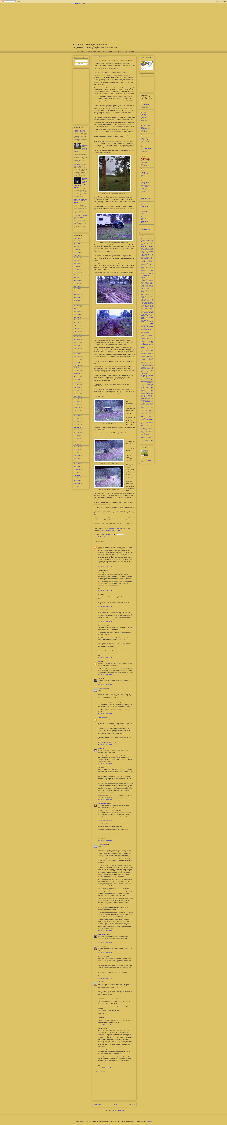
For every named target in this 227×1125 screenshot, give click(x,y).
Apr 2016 (76, 274)
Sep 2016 (77, 260)
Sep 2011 (77, 430)
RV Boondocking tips (147, 377)
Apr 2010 (76, 478)
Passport (151, 355)
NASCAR (150, 343)
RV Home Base (145, 386)
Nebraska (147, 350)
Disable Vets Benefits (147, 285)
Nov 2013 (77, 356)
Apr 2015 (76, 308)
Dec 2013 (77, 354)
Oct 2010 (76, 461)
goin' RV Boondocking (94, 51)
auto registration (149, 249)
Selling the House (147, 406)
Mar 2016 (77, 277)
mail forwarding (144, 331)
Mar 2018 (77, 238)
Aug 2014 (77, 331)
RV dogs (150, 381)
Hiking (151, 312)
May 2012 (77, 407)
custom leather (145, 282)
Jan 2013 (76, 384)
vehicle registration (148, 424)
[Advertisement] (114, 1088)
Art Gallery (150, 248)
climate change (149, 267)
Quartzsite (143, 362)
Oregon (143, 353)
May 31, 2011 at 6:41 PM (105, 820)
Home (115, 1104)
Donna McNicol (102, 803)
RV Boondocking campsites (147, 372)
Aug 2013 (77, 365)
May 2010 (77, 475)
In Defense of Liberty (147, 314)
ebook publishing (147, 288)
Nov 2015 (77, 289)
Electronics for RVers (147, 290)
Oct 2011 (76, 427)
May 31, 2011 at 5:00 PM (105, 744)
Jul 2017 (76, 249)
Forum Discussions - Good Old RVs (145, 158)
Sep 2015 (77, 294)
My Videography (130, 51)
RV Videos (149, 403)
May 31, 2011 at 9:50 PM (105, 942)
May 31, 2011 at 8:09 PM (105, 930)
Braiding (148, 255)
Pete (99, 678)
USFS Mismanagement (147, 422)
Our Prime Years (146, 148)
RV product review (147, 392)
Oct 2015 (76, 291)
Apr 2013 (76, 376)
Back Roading (147, 251)
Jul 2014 (76, 334)
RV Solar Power (147, 400)
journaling (143, 323)
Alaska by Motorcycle (147, 241)
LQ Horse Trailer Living (147, 329)
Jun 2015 (76, 303)
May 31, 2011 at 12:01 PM (105, 606)
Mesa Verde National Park (147, 334)
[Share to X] (120, 534)
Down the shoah (145, 106)
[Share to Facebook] (122, 534)
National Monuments (147, 346)
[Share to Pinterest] (124, 534)
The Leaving (149, 410)
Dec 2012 (77, 387)
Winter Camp (147, 436)
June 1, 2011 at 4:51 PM (104, 1068)
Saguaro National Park (147, 404)
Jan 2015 (76, 317)
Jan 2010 (76, 486)
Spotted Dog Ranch (145, 183)
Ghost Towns (149, 300)
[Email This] (117, 534)
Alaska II (150, 241)
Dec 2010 (77, 455)
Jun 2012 (76, 404)
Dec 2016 (77, 252)
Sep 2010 (77, 464)
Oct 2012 (76, 393)
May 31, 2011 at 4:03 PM (105, 713)
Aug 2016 (77, 263)
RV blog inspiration (146, 365)
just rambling (147, 324)
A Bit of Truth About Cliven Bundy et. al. (79, 130)
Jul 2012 (76, 401)
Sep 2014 (77, 328)
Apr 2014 (76, 342)
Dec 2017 (77, 241)
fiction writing (145, 291)
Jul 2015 (76, 300)
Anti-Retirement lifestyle (147, 244)
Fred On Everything (144, 205)
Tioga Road (150, 413)
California (143, 261)
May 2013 (77, 373)
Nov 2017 (77, 244)
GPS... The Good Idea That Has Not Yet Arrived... (80, 217)
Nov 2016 (77, 255)
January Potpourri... (146, 149)
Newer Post (97, 1104)
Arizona (143, 246)
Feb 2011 (77, 449)
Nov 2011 (77, 424)
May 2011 (77, 441)
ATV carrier (143, 249)
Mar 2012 (77, 413)
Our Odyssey (145, 104)
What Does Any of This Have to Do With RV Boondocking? (80, 200)
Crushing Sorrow (147, 280)
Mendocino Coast (148, 332)
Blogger (150, 1121)
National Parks (147, 347)
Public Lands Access (104, 537)
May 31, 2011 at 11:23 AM (105, 567)
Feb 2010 (77, 483)
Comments (79, 63)
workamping (144, 437)
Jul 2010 (76, 469)
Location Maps (149, 328)
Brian (144, 457)
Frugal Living (145, 297)
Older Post (131, 1104)
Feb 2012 (77, 416)
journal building (147, 321)
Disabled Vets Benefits (147, 286)
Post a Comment (100, 1071)
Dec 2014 (77, 320)
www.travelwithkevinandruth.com (107, 742)
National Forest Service (147, 344)
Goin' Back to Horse (147, 303)
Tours (151, 418)
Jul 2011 (76, 435)
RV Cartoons (144, 378)
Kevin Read (101, 717)
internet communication (145, 319)
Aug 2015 (77, 297)
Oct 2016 (76, 258)
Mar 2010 (77, 480)
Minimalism (143, 335)
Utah (142, 424)
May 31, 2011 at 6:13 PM (105, 799)
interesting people (147, 317)
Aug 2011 (77, 432)
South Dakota (145, 409)
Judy (99, 748)
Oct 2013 (76, 359)
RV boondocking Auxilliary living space (147, 369)
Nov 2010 (77, 458)
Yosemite (146, 440)
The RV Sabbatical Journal (144, 114)
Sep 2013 (77, 362)
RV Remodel (149, 395)
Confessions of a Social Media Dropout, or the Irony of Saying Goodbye (145, 188)
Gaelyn (100, 946)
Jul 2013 (76, 368)
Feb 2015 (77, 314)
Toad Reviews (144, 415)
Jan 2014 (76, 351)
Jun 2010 (76, 472)
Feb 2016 (77, 280)
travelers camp (144, 419)
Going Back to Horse (147, 305)
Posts (78, 61)
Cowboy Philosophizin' (147, 274)
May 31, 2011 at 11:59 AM (105, 591)
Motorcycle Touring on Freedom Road (112, 51)
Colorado (143, 269)
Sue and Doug (102, 934)
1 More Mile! (101, 688)
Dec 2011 (77, 421)
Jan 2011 (76, 452)
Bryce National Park (145, 258)
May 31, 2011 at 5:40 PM (105, 763)
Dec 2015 (77, 286)
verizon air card (147, 425)
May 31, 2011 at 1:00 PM (105, 674)
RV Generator (149, 384)
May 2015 (77, 306)
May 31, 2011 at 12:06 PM (105, 621)
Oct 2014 (76, 325)
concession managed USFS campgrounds (147, 270)
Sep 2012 (77, 396)
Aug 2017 (77, 246)
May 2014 (77, 339)
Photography (149, 358)
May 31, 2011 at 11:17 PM (105, 978)
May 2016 (77, 272)
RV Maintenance (147, 388)
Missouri (150, 335)
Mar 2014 (77, 345)
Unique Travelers (148, 421)
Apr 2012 (76, 410)
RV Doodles (143, 383)
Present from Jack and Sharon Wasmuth (146, 162)
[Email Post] (114, 534)
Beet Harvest (145, 254)
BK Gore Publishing (80, 51)
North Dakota (149, 352)
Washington (144, 431)
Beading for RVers (147, 252)
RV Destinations (147, 380)
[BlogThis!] (119, 534)
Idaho (149, 314)
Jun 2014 (76, 337)
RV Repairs (145, 397)
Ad (98, 544)
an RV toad (144, 243)
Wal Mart (149, 430)
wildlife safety (149, 434)
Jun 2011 (76, 438)
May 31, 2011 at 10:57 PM (105, 952)
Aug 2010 (77, 466)
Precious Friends (147, 359)
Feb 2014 (77, 348)
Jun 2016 (76, 269)
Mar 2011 (77, 447)
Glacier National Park (147, 302)
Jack (99, 661)
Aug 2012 (77, 399)
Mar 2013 (77, 379)
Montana (143, 337)
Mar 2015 (77, 311)
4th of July (144, 238)
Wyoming (150, 437)
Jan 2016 (76, 283)
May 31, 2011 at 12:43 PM (105, 657)
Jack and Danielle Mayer (145, 228)
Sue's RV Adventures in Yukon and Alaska (145, 220)
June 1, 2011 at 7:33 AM (104, 1024)
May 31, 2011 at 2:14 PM (105, 684)
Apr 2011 (76, 444)
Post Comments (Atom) (118, 1110)
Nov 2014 (77, 322)
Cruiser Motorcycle (144, 278)
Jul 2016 (76, 266)
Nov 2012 (77, 390)
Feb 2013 (77, 382)
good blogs (144, 306)
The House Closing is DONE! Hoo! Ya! (80, 165)
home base (144, 314)
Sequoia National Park (147, 407)
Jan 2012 (76, 418)
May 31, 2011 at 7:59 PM (105, 840)
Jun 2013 (76, 370)
